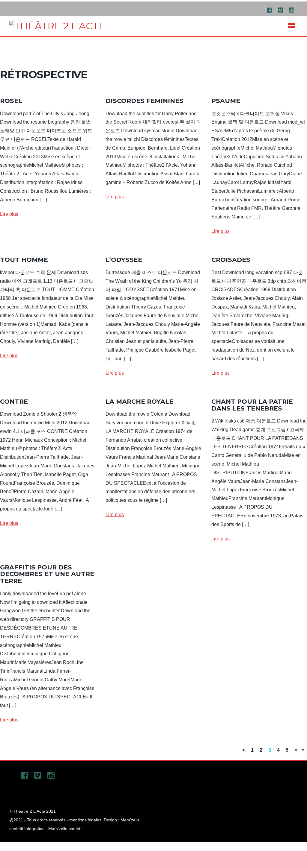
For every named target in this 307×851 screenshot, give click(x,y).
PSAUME (225, 100)
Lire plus (9, 214)
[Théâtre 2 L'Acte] (57, 26)
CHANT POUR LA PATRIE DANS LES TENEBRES (252, 405)
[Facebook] (269, 9)
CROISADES (230, 259)
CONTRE (14, 401)
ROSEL (11, 100)
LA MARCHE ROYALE (139, 401)
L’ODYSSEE (124, 259)
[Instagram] (291, 9)
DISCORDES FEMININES (144, 100)
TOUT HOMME (24, 259)
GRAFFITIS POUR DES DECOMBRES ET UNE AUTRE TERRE (47, 574)
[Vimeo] (280, 9)
